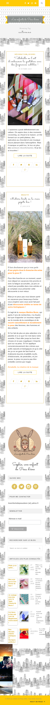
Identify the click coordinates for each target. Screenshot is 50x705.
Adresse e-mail (15, 519)
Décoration (21, 54)
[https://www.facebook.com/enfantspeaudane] (14, 489)
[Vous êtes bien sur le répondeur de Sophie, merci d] (6, 687)
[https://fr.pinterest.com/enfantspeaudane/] (35, 489)
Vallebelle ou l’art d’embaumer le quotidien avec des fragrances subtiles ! (25, 61)
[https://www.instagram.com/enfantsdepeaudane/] (28, 489)
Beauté (25, 195)
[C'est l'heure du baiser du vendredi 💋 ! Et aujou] (6, 662)
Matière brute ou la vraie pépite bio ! (25, 200)
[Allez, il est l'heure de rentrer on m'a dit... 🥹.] (6, 650)
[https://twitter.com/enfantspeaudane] (21, 489)
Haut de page (36, 702)
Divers (32, 54)
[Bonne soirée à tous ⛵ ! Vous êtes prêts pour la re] (6, 675)
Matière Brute (32, 312)
